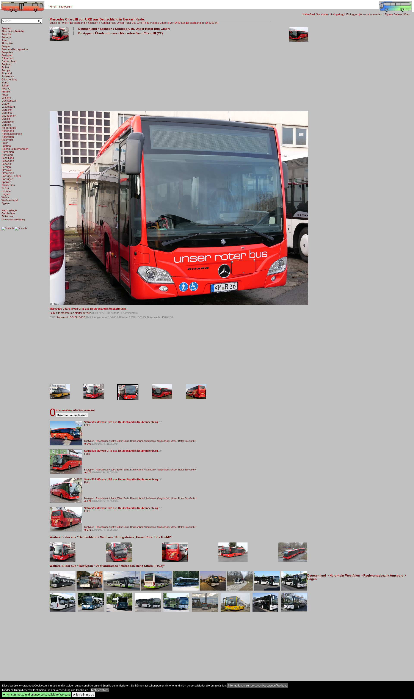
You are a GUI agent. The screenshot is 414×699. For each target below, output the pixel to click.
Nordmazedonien (12, 133)
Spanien (6, 182)
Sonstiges (7, 179)
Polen (5, 142)
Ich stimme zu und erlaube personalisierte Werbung (37, 694)
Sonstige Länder (11, 176)
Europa (6, 70)
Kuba (5, 94)
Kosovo (6, 88)
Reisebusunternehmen (15, 148)
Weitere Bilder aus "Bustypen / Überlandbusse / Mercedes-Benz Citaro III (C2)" (107, 565)
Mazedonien (9, 115)
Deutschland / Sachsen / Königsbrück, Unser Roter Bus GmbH (124, 28)
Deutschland (77, 22)
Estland (6, 67)
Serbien (6, 167)
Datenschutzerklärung (13, 219)
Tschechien (8, 185)
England (6, 64)
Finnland (7, 73)
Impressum (65, 6)
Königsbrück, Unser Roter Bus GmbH (122, 22)
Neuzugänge (9, 210)
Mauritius (7, 112)
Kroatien (6, 91)
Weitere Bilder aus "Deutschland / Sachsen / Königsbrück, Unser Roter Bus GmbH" (111, 537)
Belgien (6, 46)
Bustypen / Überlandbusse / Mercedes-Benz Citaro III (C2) (120, 33)
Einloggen (352, 14)
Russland (7, 155)
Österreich (8, 139)
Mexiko (6, 118)
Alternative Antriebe (13, 31)
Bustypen (7, 55)
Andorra (6, 37)
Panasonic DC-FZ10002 (70, 317)
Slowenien (8, 173)
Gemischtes (8, 213)
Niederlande (9, 127)
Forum (53, 6)
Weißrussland (10, 200)
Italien (5, 85)
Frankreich (8, 76)
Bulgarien (7, 52)
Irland (5, 82)
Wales (5, 197)
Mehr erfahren (99, 690)
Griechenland (9, 79)
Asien (5, 40)
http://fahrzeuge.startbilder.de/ (73, 313)
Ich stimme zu (83, 694)
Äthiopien (7, 43)
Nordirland (8, 130)
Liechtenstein (9, 100)
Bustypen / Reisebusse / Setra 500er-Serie (106, 441)
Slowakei (7, 170)
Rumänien (8, 152)
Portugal (6, 145)
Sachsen (93, 22)
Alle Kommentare (84, 410)
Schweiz (6, 164)
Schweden (8, 161)
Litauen (6, 103)
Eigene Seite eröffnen (397, 14)
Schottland (8, 158)
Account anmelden (371, 14)
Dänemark (8, 58)
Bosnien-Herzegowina (15, 49)
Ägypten (6, 28)
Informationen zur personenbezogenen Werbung (257, 685)
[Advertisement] (179, 73)
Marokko (7, 109)
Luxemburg (8, 106)
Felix (52, 313)
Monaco (6, 124)
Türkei (5, 188)
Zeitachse (7, 216)
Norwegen (8, 136)
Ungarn (6, 194)
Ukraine (6, 191)
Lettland (6, 97)
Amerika (6, 34)
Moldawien (8, 121)
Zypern (6, 203)
